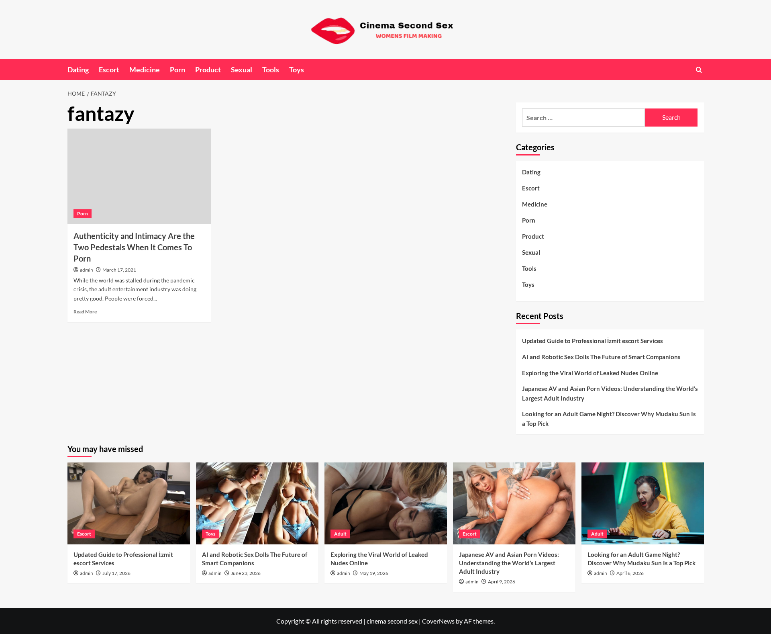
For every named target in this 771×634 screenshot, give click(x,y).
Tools (270, 69)
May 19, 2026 (373, 573)
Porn (177, 69)
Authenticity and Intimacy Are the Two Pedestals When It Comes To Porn (134, 247)
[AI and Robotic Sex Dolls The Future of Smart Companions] (257, 503)
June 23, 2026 (246, 573)
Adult (340, 534)
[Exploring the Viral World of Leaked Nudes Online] (385, 503)
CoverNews (438, 621)
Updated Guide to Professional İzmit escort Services (592, 340)
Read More (85, 312)
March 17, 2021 (119, 270)
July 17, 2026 (116, 573)
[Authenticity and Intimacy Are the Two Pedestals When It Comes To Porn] (139, 176)
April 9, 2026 (501, 582)
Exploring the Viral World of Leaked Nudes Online (590, 372)
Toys (296, 69)
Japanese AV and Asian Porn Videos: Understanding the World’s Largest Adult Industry (610, 393)
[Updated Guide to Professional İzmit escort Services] (128, 503)
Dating (78, 69)
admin (86, 270)
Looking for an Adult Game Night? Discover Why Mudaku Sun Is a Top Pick (609, 418)
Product (208, 69)
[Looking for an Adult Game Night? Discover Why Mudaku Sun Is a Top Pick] (642, 503)
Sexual (241, 69)
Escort (109, 69)
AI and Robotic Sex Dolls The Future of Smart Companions (601, 356)
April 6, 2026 (630, 573)
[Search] (699, 70)
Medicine (144, 69)
